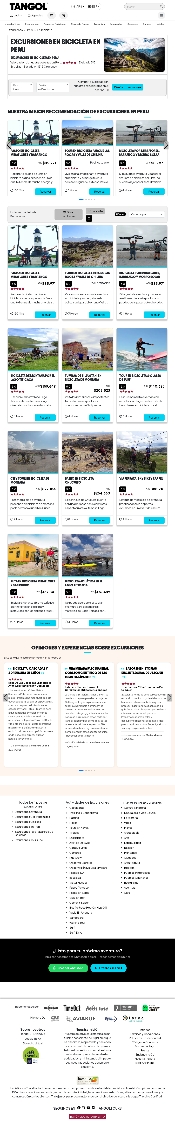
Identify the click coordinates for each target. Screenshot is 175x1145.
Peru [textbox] (16, 89)
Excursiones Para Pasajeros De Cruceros (34, 833)
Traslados (99, 24)
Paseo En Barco (79, 892)
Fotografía (131, 817)
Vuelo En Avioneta (80, 912)
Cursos (147, 24)
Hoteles (160, 24)
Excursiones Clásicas (28, 821)
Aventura (130, 887)
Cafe (127, 892)
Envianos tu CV (145, 1054)
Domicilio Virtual (33, 1043)
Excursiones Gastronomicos (32, 816)
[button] (144, 6)
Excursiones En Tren (27, 826)
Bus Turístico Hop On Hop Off (88, 907)
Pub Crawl (75, 857)
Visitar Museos (78, 882)
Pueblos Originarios (136, 877)
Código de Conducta (145, 1042)
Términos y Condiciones (145, 1034)
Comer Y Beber (79, 902)
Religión (129, 847)
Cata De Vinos (78, 847)
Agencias (37, 15)
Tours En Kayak (79, 827)
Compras (75, 852)
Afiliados (145, 1030)
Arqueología (131, 832)
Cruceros (132, 24)
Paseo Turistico (79, 887)
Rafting (74, 817)
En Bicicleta (76, 838)
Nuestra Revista (145, 1058)
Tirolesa (74, 832)
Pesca (73, 822)
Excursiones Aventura (28, 812)
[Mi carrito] (63, 15)
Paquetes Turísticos (54, 24)
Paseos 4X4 (77, 872)
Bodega (129, 867)
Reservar (45, 191)
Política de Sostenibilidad (145, 1038)
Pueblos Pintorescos (137, 872)
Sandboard (76, 917)
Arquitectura (132, 862)
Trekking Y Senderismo (83, 813)
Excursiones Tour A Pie (29, 840)
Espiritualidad (132, 842)
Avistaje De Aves (79, 842)
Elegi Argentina (144, 1062)
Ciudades (130, 857)
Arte (127, 838)
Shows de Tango (80, 24)
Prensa (144, 1050)
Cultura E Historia (135, 807)
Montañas (130, 852)
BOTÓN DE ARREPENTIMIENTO (87, 1116)
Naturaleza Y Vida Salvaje (140, 813)
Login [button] (17, 15)
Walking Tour (77, 922)
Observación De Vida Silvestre (88, 867)
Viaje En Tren (77, 897)
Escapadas (116, 24)
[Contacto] (51, 15)
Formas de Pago (145, 1046)
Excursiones (31, 24)
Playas (128, 827)
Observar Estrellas (80, 862)
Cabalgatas (76, 807)
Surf (72, 927)
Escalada (75, 877)
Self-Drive (76, 932)
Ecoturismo (131, 882)
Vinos (127, 822)
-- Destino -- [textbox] (46, 89)
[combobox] (22, 87)
